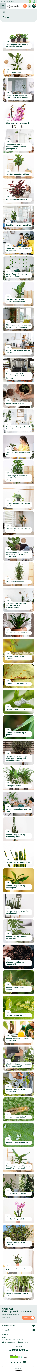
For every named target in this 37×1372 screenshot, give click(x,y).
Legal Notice (32, 1366)
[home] (12, 6)
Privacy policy (17, 1366)
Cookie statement (24, 1366)
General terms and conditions (7, 1366)
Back (10, 12)
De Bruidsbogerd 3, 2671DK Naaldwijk (13, 1339)
